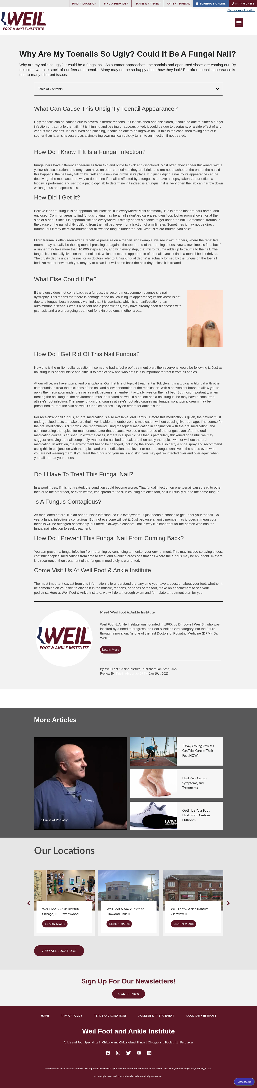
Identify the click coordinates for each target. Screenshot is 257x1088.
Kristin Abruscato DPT (131, 673)
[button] (239, 22)
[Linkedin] (149, 1053)
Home (45, 1015)
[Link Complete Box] (80, 783)
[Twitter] (128, 1053)
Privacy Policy (71, 1015)
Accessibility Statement (156, 1015)
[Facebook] (108, 1053)
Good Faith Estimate (201, 1015)
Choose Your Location (241, 10)
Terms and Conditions (110, 1015)
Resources (187, 1042)
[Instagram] (118, 1053)
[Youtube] (139, 1053)
